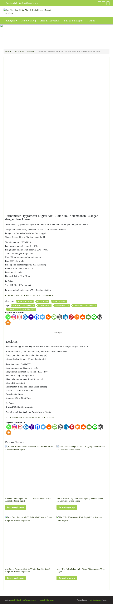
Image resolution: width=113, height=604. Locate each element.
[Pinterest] (71, 317)
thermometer (62, 305)
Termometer (44, 305)
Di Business (95, 600)
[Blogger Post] (59, 317)
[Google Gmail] (19, 317)
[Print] (48, 317)
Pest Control (59, 301)
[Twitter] (42, 317)
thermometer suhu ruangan (21, 309)
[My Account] (103, 3)
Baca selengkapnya (15, 507)
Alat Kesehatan (25, 301)
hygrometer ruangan (23, 305)
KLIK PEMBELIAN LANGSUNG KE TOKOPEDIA (29, 295)
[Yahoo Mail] (31, 317)
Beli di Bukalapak (73, 20)
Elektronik (31, 51)
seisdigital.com (47, 600)
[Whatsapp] (8, 317)
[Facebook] (36, 317)
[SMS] (53, 317)
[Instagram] (13, 317)
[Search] (107, 3)
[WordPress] (99, 317)
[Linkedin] (65, 317)
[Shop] (99, 3)
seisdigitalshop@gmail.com (25, 3)
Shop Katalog (28, 20)
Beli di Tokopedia (49, 20)
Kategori (10, 20)
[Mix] (76, 317)
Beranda (8, 51)
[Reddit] (82, 317)
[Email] (88, 317)
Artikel (91, 20)
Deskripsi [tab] (57, 333)
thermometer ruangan (84, 305)
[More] (8, 322)
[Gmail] (20, 427)
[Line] (94, 317)
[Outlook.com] (25, 317)
